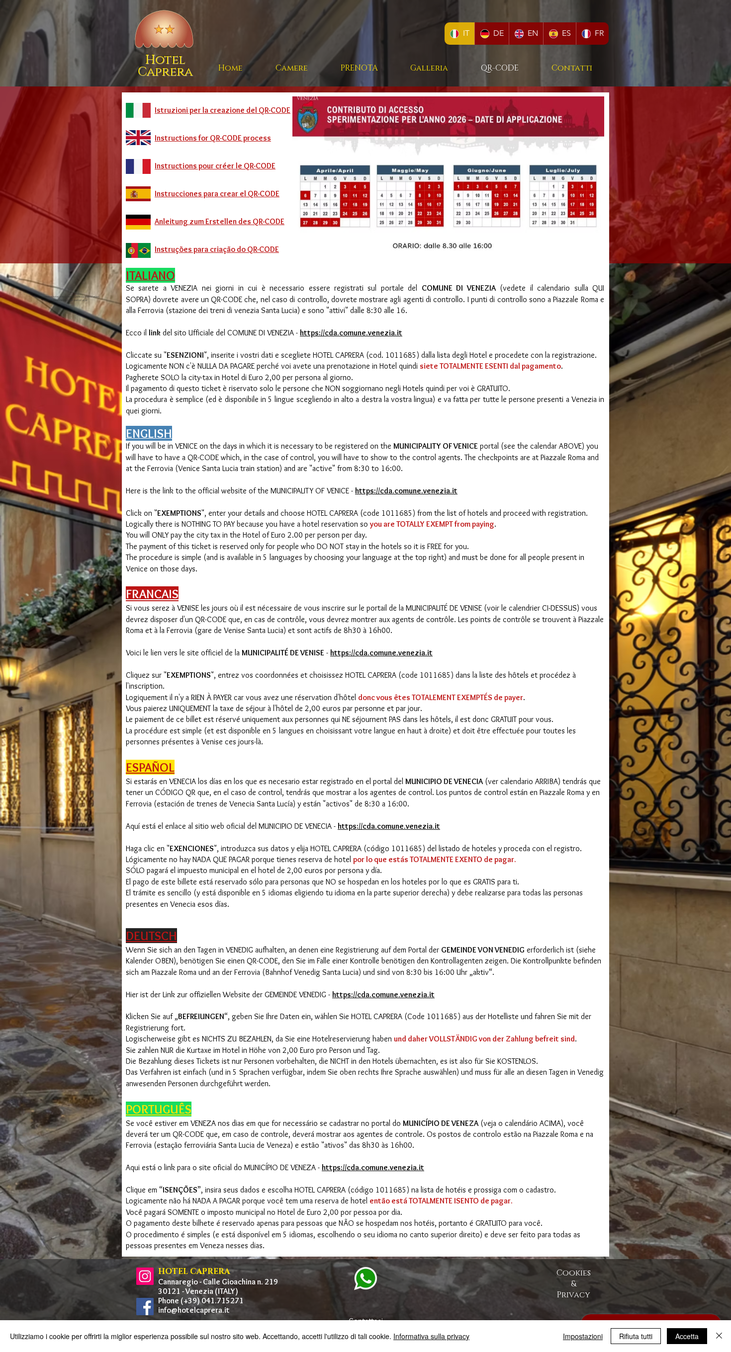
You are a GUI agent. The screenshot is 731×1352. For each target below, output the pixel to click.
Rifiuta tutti (635, 1336)
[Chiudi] (719, 1336)
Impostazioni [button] (583, 1336)
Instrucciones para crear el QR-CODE (217, 193)
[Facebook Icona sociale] (145, 1306)
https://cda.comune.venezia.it (373, 1167)
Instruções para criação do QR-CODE (217, 249)
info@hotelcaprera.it (194, 1310)
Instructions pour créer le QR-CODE (215, 165)
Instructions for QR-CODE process (213, 138)
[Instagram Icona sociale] (145, 1276)
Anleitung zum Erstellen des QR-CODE (219, 221)
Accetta (687, 1336)
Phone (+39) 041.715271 (201, 1300)
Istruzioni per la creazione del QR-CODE (222, 110)
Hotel (165, 60)
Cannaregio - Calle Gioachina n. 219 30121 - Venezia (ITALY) (218, 1286)
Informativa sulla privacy (431, 1336)
